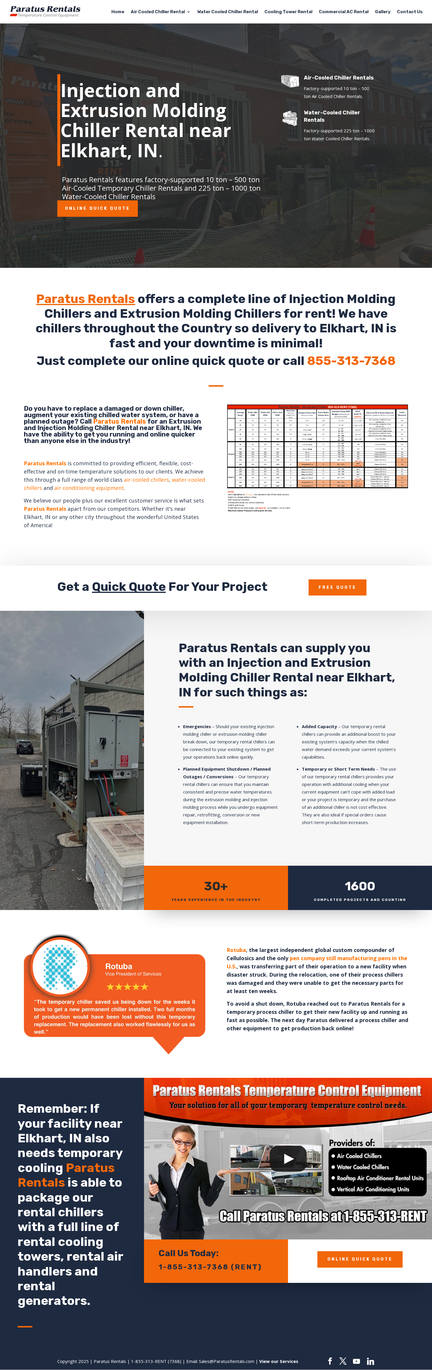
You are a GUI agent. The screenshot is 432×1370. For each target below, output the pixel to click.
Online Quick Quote (97, 208)
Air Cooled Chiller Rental (158, 12)
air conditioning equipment (89, 487)
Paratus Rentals (85, 299)
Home (117, 12)
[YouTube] (356, 1361)
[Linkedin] (370, 1361)
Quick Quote (129, 586)
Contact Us (410, 12)
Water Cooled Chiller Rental (227, 12)
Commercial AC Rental (344, 12)
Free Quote (337, 587)
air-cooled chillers (146, 479)
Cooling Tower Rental (288, 12)
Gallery (383, 12)
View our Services (278, 1361)
